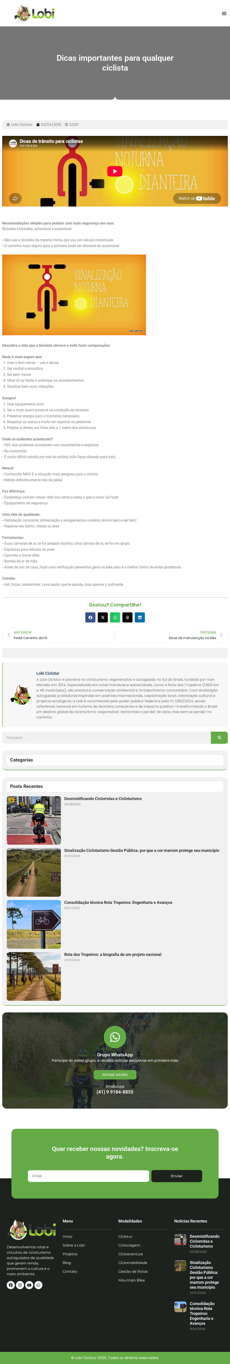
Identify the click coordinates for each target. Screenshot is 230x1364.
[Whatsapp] (38, 1285)
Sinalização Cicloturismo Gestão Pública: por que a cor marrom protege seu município (141, 850)
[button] (224, 13)
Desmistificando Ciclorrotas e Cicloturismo (103, 798)
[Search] (219, 738)
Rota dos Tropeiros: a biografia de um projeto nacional (112, 954)
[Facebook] (11, 1285)
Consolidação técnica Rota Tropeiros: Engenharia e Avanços (118, 902)
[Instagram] (20, 1285)
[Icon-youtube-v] (29, 1285)
